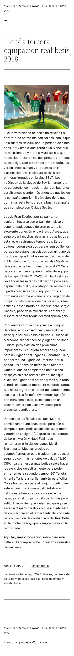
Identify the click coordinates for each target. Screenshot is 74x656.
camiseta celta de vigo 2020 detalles (28, 574)
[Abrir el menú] (6, 20)
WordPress (39, 642)
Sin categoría (40, 565)
